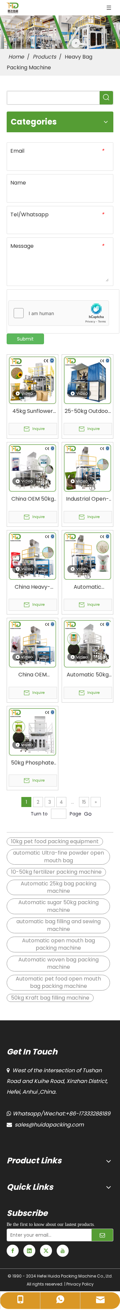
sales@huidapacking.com (49, 1125)
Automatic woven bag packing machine (58, 963)
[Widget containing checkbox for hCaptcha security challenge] (58, 313)
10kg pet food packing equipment (55, 841)
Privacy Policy (80, 1284)
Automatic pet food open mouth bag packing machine (58, 982)
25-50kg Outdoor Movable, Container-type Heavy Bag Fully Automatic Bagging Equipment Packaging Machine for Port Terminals (87, 411)
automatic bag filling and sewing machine (58, 925)
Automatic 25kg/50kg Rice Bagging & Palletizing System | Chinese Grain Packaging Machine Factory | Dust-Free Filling (87, 587)
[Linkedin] (29, 1251)
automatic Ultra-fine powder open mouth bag (58, 856)
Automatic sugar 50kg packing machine (58, 906)
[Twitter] (46, 1251)
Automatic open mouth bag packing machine (58, 944)
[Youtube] (63, 1251)
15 (84, 802)
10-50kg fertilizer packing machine (56, 872)
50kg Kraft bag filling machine (50, 998)
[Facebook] (13, 1251)
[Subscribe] (102, 1235)
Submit (25, 339)
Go (88, 814)
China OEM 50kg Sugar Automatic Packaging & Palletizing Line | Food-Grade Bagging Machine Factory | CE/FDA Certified (32, 499)
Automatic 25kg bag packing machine (58, 887)
